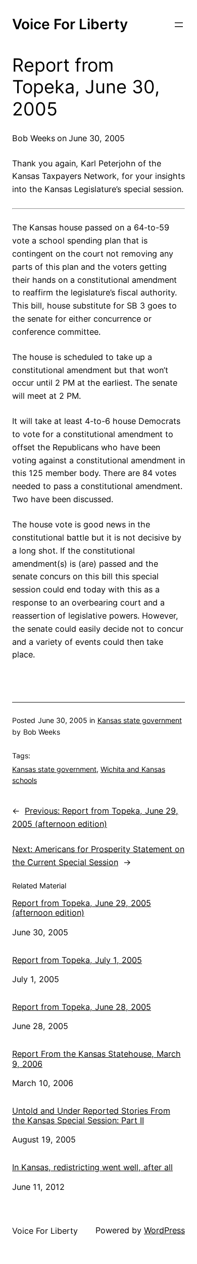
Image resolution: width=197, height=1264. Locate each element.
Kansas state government (139, 720)
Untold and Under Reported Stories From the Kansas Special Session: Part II (91, 1115)
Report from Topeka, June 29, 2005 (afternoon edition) (81, 908)
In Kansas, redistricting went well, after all (92, 1167)
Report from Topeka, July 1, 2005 (77, 960)
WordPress (164, 1230)
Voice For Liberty (70, 24)
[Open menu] (179, 25)
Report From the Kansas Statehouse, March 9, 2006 (96, 1058)
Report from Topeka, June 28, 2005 (81, 1007)
